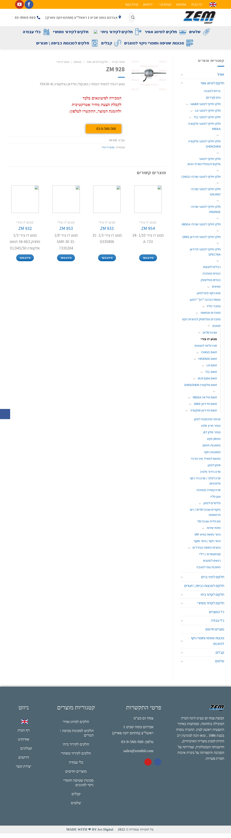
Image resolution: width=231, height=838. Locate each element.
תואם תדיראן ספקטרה (203, 410)
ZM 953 (66, 228)
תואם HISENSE (208, 358)
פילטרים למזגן (212, 503)
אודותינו (181, 4)
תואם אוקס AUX (207, 378)
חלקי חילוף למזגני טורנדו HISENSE (206, 209)
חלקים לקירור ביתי (117, 31)
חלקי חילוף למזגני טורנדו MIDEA (201, 224)
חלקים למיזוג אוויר (161, 31)
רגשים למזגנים (212, 560)
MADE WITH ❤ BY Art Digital (89, 829)
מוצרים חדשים (215, 629)
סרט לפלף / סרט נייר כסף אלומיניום (205, 480)
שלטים (195, 31)
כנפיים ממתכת (212, 273)
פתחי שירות (214, 528)
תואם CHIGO (209, 352)
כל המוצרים (216, 611)
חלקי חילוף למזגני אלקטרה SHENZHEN (204, 143)
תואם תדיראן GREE (205, 404)
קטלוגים (166, 4)
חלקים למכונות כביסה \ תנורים (62, 43)
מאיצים (216, 286)
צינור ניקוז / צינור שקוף (207, 541)
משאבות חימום (212, 445)
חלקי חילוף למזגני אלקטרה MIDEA (204, 126)
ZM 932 (25, 228)
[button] (5, 414)
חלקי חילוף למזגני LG (208, 110)
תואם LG (212, 365)
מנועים (217, 325)
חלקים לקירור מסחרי (70, 31)
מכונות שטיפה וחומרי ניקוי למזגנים (154, 43)
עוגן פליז (215, 496)
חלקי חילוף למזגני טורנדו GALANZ (206, 191)
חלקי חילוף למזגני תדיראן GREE (201, 237)
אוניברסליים (210, 332)
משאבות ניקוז (212, 452)
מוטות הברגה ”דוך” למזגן (205, 299)
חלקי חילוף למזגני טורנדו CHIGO (201, 176)
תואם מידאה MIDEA (205, 397)
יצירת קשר (131, 4)
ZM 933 (107, 228)
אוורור (220, 74)
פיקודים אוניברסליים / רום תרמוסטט (205, 512)
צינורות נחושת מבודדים (207, 547)
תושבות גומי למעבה (208, 567)
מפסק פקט (214, 438)
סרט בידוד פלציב (210, 471)
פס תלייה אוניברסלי (209, 521)
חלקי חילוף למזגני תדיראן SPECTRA (205, 251)
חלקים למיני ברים (212, 577)
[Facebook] (157, 762)
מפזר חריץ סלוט (211, 425)
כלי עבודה (32, 31)
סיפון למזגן (214, 465)
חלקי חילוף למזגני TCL (207, 117)
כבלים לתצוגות (212, 267)
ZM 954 (148, 228)
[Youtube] (148, 762)
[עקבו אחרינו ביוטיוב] (19, 4)
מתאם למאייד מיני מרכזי (206, 458)
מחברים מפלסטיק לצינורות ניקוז (201, 319)
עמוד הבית (118, 62)
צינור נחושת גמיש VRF (207, 534)
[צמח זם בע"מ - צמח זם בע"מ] (178, 17)
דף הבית (196, 4)
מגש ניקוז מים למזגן (209, 293)
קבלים (106, 43)
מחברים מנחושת (211, 312)
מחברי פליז (214, 306)
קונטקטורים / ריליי (210, 554)
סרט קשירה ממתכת (208, 490)
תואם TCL (211, 371)
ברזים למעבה (212, 91)
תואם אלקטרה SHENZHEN (200, 385)
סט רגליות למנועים (206, 345)
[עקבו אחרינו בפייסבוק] (29, 4)
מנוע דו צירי (209, 339)
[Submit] (133, 17)
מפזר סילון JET (212, 432)
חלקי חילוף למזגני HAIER (206, 104)
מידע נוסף (148, 257)
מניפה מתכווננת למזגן (207, 419)
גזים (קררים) (213, 97)
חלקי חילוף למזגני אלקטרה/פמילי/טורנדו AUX (204, 161)
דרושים (147, 4)
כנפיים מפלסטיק (211, 280)
